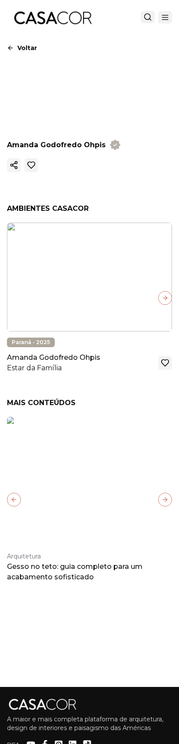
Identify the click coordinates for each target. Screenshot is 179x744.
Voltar (27, 48)
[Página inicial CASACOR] (52, 17)
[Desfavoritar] (31, 165)
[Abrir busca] (148, 17)
